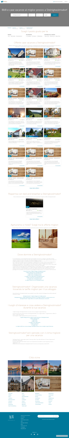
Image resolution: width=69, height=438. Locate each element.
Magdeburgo (51, 398)
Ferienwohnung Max (30, 118)
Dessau (36, 396)
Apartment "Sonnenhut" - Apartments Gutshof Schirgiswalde (37, 158)
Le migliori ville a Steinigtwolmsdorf (34, 278)
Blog (22, 424)
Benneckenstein (11, 399)
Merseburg (10, 404)
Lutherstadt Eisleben (39, 402)
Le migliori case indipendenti (34, 322)
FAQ (22, 421)
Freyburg (10, 398)
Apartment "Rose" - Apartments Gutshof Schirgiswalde (18, 158)
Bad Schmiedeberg (12, 405)
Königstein (37, 393)
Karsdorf (50, 401)
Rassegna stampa (24, 422)
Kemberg (24, 402)
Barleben (10, 402)
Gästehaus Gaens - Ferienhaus (31, 138)
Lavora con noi (24, 425)
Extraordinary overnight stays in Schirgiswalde (16, 58)
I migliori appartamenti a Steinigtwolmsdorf (34, 272)
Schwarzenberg (38, 395)
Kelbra (23, 398)
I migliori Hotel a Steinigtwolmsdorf (34, 275)
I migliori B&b (34, 319)
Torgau (23, 395)
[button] (31, 434)
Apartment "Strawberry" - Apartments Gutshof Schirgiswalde (55, 78)
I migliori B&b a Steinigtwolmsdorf (34, 273)
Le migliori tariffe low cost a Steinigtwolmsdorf (34, 280)
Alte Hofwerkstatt (47, 138)
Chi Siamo (23, 416)
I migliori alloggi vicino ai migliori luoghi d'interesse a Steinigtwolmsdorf (34, 317)
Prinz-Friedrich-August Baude (31, 208)
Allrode (50, 404)
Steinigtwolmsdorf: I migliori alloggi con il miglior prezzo (34, 296)
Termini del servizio (25, 419)
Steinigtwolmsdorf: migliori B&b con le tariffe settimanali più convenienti (34, 298)
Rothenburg (51, 393)
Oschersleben (38, 404)
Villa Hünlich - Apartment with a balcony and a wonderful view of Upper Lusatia (40, 78)
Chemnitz (10, 393)
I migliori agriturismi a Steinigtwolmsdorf (34, 277)
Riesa (9, 396)
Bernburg (50, 399)
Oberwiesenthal (25, 396)
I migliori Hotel (35, 321)
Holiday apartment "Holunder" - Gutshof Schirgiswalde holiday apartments (39, 58)
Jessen (23, 401)
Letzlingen (24, 399)
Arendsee (37, 399)
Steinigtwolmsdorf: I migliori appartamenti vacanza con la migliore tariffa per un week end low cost (34, 297)
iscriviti (56, 416)
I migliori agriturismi (34, 323)
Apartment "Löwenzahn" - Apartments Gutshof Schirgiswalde (19, 98)
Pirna (23, 393)
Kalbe (50, 396)
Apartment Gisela (47, 98)
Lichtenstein (51, 395)
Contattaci (23, 427)
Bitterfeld (24, 404)
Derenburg (37, 401)
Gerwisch (10, 401)
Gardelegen (37, 398)
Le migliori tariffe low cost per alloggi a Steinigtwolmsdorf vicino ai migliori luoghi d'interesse (34, 326)
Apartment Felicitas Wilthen (13, 118)
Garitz (50, 402)
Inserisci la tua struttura (25, 415)
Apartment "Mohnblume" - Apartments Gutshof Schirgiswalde (55, 158)
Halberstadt (24, 405)
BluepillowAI (23, 428)
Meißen (10, 395)
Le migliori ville (34, 325)
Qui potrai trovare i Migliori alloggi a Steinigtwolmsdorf (35, 271)
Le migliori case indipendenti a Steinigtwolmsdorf (34, 276)
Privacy (22, 418)
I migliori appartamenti (34, 318)
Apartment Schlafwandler (13, 138)
